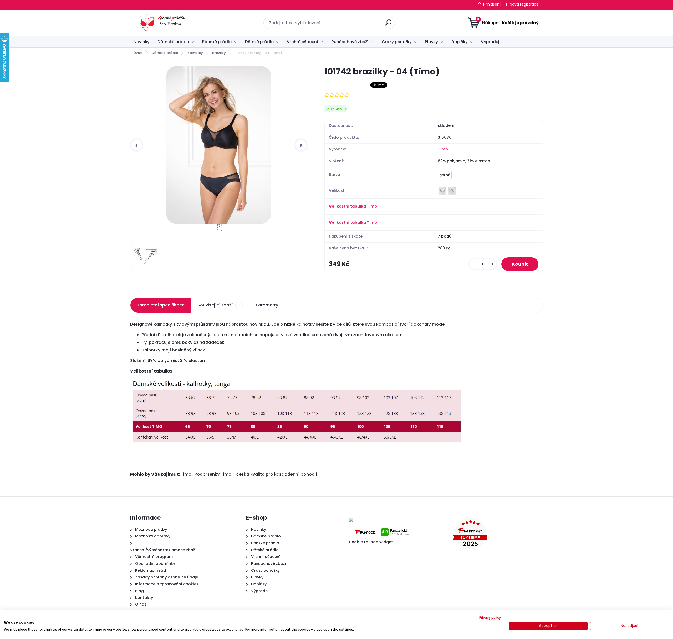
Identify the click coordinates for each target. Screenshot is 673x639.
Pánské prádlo (217, 41)
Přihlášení (492, 4)
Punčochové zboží (350, 41)
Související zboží (218, 305)
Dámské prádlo (173, 41)
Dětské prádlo (259, 41)
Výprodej (490, 41)
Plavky (431, 41)
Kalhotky (195, 52)
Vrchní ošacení (302, 41)
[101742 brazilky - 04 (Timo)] (218, 145)
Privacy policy (490, 617)
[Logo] (162, 23)
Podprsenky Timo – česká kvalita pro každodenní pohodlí (256, 474)
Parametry (267, 305)
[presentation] (136, 145)
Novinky (142, 41)
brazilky (219, 52)
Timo (443, 149)
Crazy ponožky (397, 41)
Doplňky (459, 41)
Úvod (138, 52)
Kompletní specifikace (161, 305)
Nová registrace (524, 4)
